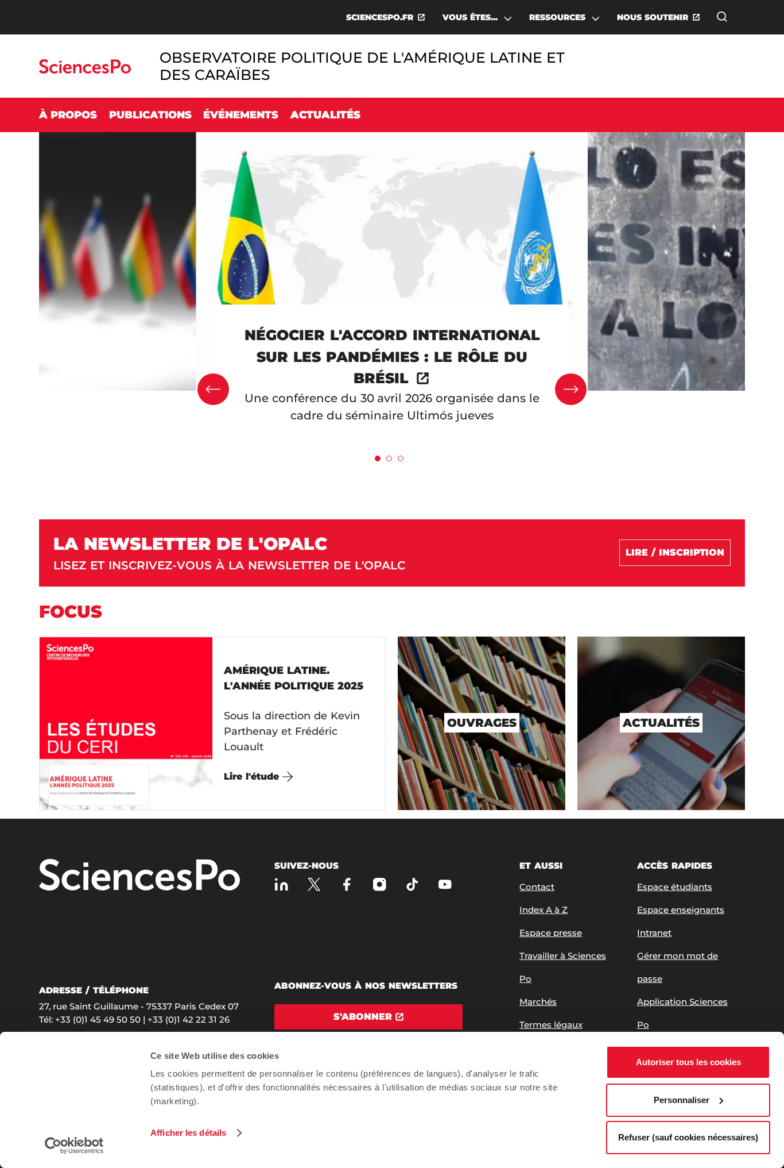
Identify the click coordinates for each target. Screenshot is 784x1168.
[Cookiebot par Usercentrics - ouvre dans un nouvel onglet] (74, 1145)
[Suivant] (571, 389)
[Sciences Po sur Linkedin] (281, 884)
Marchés (538, 1001)
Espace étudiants (674, 886)
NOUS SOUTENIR (652, 17)
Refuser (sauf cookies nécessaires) (688, 1137)
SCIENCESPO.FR (379, 17)
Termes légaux (551, 1024)
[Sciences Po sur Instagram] (379, 884)
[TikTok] (412, 884)
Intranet (654, 932)
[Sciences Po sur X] (314, 884)
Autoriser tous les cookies (688, 1062)
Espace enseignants (680, 909)
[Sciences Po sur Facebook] (347, 884)
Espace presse (550, 932)
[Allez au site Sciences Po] (84, 70)
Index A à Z (543, 909)
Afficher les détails (188, 1133)
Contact (536, 886)
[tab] (378, 458)
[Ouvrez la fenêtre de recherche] (722, 16)
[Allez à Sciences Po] (139, 876)
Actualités (325, 115)
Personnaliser (681, 1100)
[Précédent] (213, 389)
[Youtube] (445, 884)
